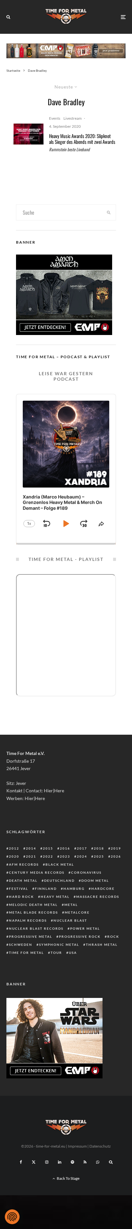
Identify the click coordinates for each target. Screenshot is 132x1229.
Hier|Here (54, 790)
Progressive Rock (80, 936)
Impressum (77, 1146)
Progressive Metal (30, 936)
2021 (31, 856)
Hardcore (103, 888)
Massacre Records (97, 896)
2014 (31, 848)
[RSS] (85, 1162)
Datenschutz (100, 1146)
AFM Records (24, 864)
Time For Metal (26, 952)
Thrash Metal (102, 944)
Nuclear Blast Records (36, 928)
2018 (99, 848)
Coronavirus (86, 872)
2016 (65, 848)
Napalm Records (28, 920)
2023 (65, 856)
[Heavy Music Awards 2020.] (28, 134)
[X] (33, 1162)
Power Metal (85, 928)
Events (54, 118)
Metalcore (77, 912)
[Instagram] (46, 1162)
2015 (48, 848)
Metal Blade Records (33, 912)
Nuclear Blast (70, 920)
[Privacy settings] (12, 1216)
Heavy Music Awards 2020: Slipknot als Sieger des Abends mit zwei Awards (82, 138)
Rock (113, 936)
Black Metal (59, 864)
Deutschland (59, 880)
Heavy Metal (55, 896)
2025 (99, 856)
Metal (71, 905)
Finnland (46, 888)
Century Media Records (36, 872)
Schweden (20, 944)
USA (73, 952)
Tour (56, 952)
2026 (116, 856)
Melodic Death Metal (33, 905)
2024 (82, 856)
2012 (14, 848)
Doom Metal (95, 880)
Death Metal (23, 880)
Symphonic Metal (59, 944)
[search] (109, 212)
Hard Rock (21, 896)
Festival (18, 888)
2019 (116, 848)
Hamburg (74, 888)
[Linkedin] (59, 1162)
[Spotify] (72, 1162)
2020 (14, 856)
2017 (82, 848)
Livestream (72, 118)
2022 (48, 856)
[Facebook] (21, 1162)
